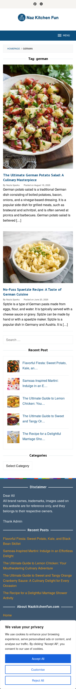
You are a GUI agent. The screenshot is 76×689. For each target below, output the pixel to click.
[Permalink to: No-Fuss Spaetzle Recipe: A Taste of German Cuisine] (38, 258)
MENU (66, 35)
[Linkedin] (41, 4)
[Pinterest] (35, 4)
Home (7, 615)
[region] (38, 654)
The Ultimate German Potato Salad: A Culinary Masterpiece (33, 177)
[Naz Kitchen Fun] (38, 17)
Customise (38, 669)
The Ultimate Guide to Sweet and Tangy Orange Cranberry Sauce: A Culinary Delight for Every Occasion (37, 580)
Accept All (38, 659)
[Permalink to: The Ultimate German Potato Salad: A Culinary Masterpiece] (38, 118)
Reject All (38, 680)
